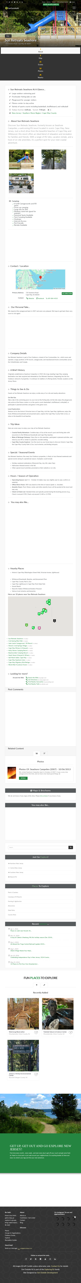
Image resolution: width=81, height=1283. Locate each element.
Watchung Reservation (17, 1032)
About (53, 2)
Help (7, 36)
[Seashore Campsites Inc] (56, 160)
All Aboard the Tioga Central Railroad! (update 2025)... (27, 944)
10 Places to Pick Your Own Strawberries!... (24, 964)
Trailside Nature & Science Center (55, 1032)
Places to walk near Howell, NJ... (21, 931)
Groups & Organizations (13, 1233)
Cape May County (49, 113)
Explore (44, 857)
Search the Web (37, 677)
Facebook (40, 298)
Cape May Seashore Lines (19, 660)
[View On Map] (40, 279)
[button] (45, 611)
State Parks (11, 910)
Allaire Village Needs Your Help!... (21, 951)
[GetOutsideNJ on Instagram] (19, 2)
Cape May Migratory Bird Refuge (21, 662)
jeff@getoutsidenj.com (26, 1248)
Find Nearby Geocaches (41, 682)
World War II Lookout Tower (20, 665)
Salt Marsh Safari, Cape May (20, 657)
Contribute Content (63, 2)
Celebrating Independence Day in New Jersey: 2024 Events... (30, 957)
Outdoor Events (10, 1235)
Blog (21, 1222)
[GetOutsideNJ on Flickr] (14, 2)
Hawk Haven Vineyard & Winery (21, 655)
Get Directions (38, 680)
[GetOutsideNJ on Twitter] (9, 2)
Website (31, 298)
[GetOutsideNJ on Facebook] (26, 1259)
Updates (43, 924)
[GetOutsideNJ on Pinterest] (35, 1259)
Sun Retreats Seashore (18, 638)
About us (23, 1215)
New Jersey (16, 113)
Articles (49, 2)
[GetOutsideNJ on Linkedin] (22, 2)
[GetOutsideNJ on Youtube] (17, 2)
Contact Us (55, 1266)
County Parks (12, 915)
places (35, 978)
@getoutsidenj (59, 1214)
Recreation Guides (11, 1240)
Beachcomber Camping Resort (20, 653)
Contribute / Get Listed (27, 1218)
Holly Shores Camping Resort (20, 650)
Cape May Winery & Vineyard (20, 648)
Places (35, 886)
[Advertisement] (40, 245)
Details (23, 778)
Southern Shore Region (32, 113)
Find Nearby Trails (38, 684)
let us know (44, 796)
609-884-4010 (52, 298)
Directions (67, 293)
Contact (73, 2)
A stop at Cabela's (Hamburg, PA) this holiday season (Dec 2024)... (31, 937)
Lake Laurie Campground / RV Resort (23, 643)
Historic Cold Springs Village (20, 646)
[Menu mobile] (74, 7)
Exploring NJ (49, 1269)
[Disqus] (40, 717)
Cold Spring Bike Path (18, 641)
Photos (43, 2)
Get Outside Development (47, 1273)
